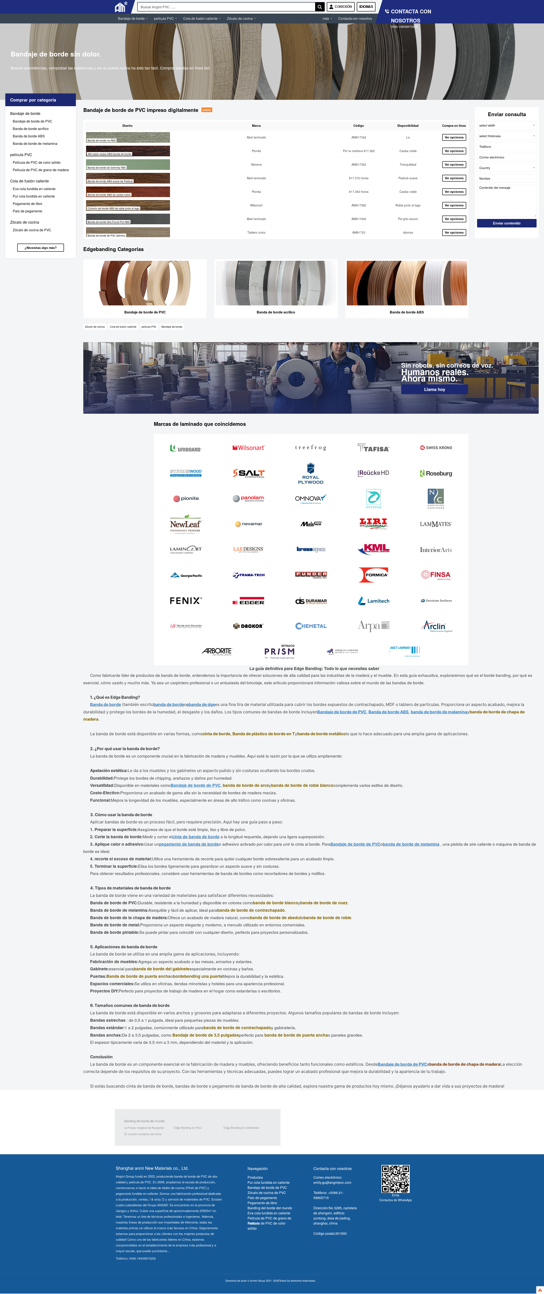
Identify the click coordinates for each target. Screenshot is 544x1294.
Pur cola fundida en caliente (34, 196)
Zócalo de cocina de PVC (32, 229)
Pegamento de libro (27, 203)
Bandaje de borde (131, 18)
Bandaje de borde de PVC (32, 121)
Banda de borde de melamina (35, 143)
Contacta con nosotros (355, 18)
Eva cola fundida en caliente (34, 188)
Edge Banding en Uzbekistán (241, 1128)
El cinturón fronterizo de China (143, 1134)
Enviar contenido (507, 223)
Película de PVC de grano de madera (41, 169)
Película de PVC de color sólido (37, 162)
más (326, 18)
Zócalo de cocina (240, 18)
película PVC (164, 18)
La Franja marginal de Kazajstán (144, 1128)
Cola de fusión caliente (200, 18)
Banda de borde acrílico (31, 128)
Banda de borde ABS (29, 136)
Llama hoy (434, 389)
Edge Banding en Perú (187, 1128)
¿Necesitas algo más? (41, 248)
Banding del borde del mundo (144, 1121)
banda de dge (202, 704)
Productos (255, 1177)
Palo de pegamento (27, 211)
